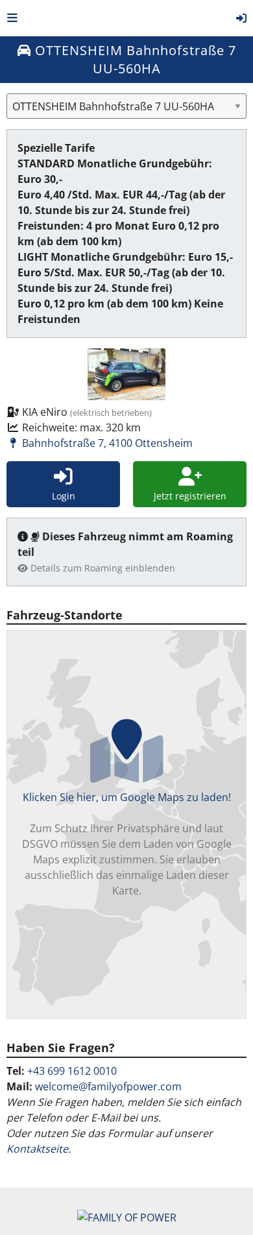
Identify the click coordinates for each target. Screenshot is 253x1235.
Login (63, 496)
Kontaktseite (37, 1149)
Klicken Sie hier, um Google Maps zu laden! (127, 844)
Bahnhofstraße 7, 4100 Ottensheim (106, 443)
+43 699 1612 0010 (72, 1071)
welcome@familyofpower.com (108, 1086)
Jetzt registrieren (190, 496)
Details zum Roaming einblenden (101, 568)
